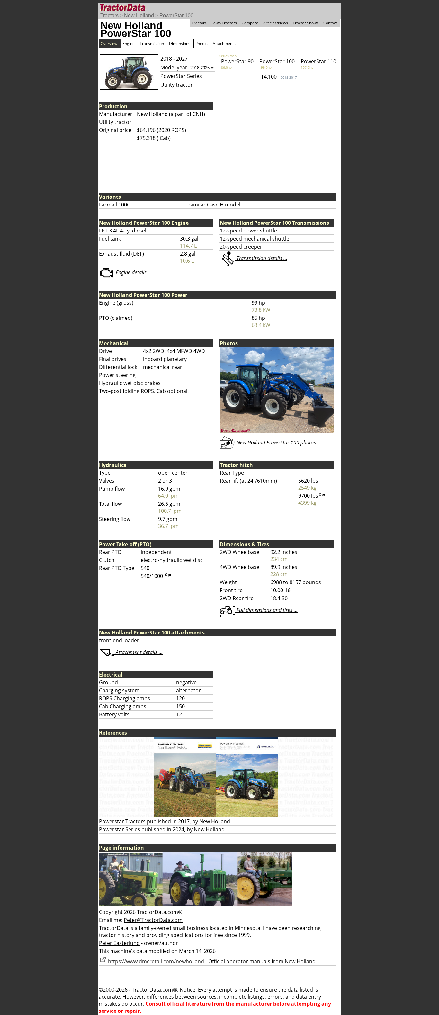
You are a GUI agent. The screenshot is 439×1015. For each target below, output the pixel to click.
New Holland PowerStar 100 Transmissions (274, 222)
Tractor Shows (305, 23)
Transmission (152, 43)
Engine (128, 43)
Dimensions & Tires (244, 544)
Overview (109, 43)
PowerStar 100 (176, 15)
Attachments (224, 43)
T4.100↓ (279, 76)
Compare (250, 23)
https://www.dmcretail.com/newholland (155, 961)
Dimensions (179, 43)
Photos (201, 43)
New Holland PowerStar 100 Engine (144, 222)
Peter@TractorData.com (153, 919)
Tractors (109, 15)
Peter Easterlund (119, 943)
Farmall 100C (114, 204)
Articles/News (275, 23)
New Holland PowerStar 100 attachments (152, 632)
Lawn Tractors (224, 23)
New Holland (139, 15)
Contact (330, 23)
